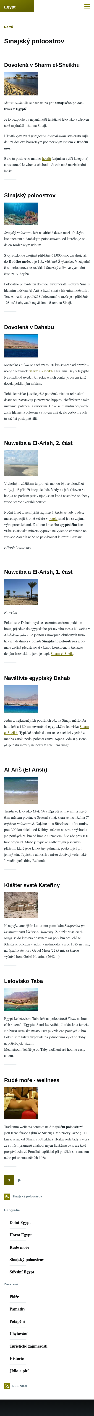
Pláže (14, 1297)
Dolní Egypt (20, 1222)
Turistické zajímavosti (28, 1346)
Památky (17, 1309)
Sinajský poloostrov (27, 1259)
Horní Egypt (21, 1235)
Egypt (10, 7)
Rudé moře (19, 1247)
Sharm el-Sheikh (41, 370)
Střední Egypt (22, 1272)
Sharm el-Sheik (62, 653)
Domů (8, 27)
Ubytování (18, 1334)
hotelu (53, 518)
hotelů (46, 158)
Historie (17, 1358)
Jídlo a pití (19, 1371)
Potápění (17, 1321)
